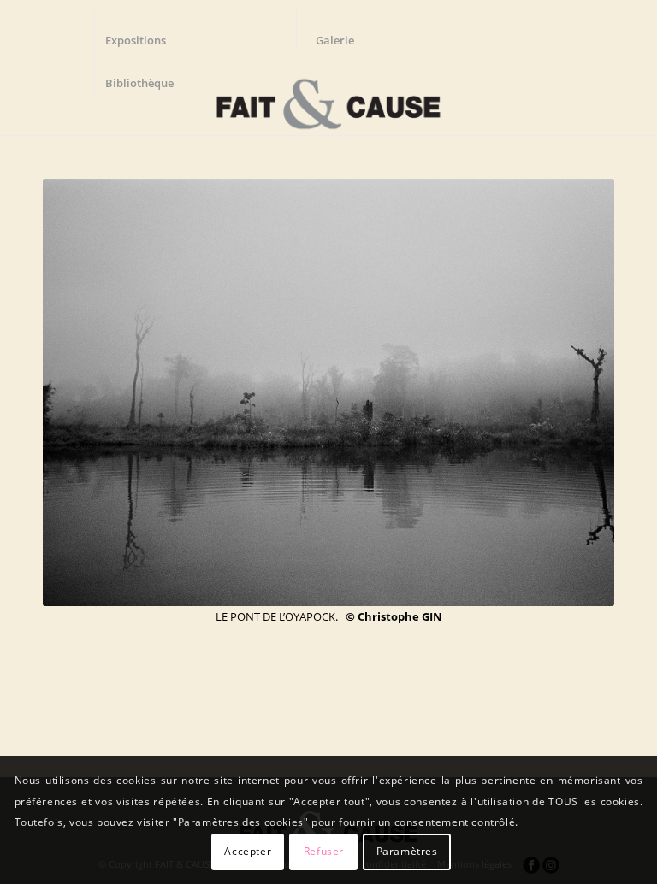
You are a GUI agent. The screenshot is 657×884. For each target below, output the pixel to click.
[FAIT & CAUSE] (328, 97)
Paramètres (407, 851)
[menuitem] (144, 30)
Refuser (324, 851)
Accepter (247, 851)
